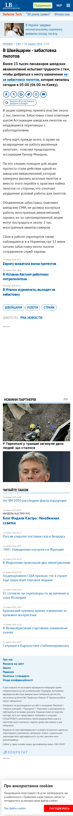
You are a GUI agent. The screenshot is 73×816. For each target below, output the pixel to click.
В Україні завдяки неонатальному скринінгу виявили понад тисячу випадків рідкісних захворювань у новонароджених (44, 35)
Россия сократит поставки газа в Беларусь (34, 536)
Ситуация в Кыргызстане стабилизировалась (36, 645)
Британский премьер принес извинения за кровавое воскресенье (34, 612)
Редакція (8, 672)
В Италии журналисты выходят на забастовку (29, 292)
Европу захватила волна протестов (29, 263)
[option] (36, 29)
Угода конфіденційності (18, 680)
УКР (59, 5)
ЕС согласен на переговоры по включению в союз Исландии (36, 595)
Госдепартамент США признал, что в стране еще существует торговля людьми (35, 577)
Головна (8, 43)
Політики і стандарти (16, 676)
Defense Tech (12, 14)
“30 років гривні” (38, 14)
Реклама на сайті (13, 663)
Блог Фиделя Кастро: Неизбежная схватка (31, 520)
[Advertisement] (36, 357)
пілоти (32, 307)
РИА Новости (31, 318)
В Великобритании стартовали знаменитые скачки (35, 630)
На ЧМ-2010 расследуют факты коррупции (34, 500)
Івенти (7, 668)
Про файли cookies (15, 808)
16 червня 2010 (33, 43)
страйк (49, 307)
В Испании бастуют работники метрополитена (25, 276)
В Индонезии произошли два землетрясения (36, 562)
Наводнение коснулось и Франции (34, 549)
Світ (18, 43)
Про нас (8, 659)
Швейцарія (14, 307)
